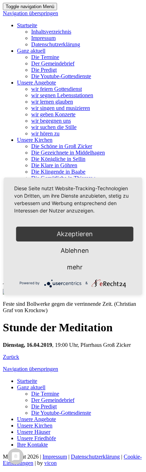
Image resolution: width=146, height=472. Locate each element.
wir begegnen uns (51, 121)
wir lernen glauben (52, 102)
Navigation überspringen (30, 13)
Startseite (27, 25)
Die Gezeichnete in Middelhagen (68, 153)
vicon (50, 463)
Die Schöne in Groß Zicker (61, 146)
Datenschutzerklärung (55, 44)
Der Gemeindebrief (52, 63)
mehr (75, 267)
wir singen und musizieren (60, 108)
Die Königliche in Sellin (58, 159)
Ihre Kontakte (32, 445)
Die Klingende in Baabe (58, 172)
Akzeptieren (75, 234)
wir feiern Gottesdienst (56, 89)
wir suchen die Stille (54, 127)
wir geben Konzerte (53, 114)
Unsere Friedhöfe (36, 438)
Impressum (43, 38)
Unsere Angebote (36, 83)
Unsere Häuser (33, 432)
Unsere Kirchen (34, 140)
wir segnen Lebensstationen (62, 95)
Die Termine (45, 57)
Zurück (11, 357)
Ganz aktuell (31, 51)
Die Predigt (44, 70)
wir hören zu (45, 133)
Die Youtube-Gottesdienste (61, 76)
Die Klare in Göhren (54, 165)
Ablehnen (75, 250)
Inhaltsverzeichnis (51, 32)
